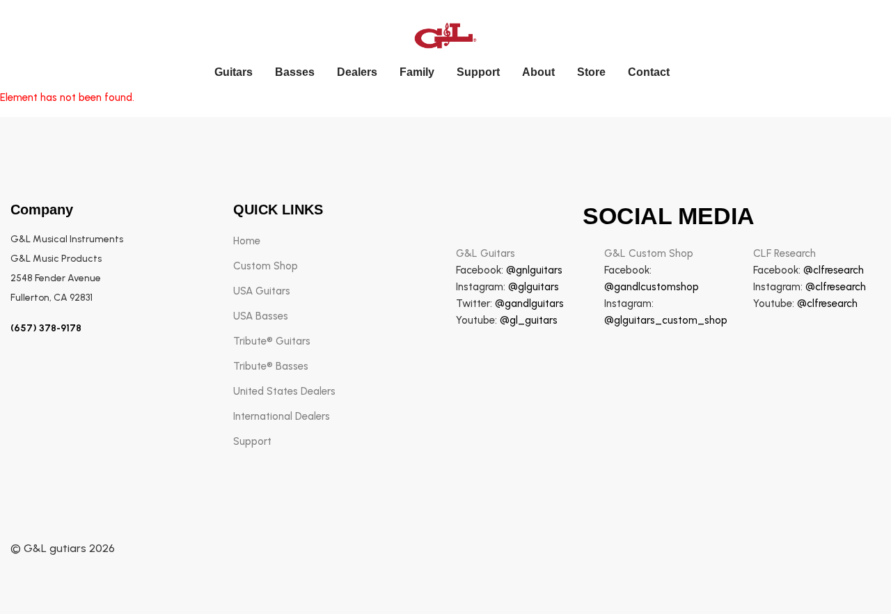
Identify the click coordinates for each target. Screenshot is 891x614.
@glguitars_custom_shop (665, 320)
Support (478, 72)
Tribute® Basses (270, 366)
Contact (649, 72)
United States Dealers (284, 391)
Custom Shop (265, 266)
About (538, 72)
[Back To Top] (852, 575)
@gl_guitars (529, 320)
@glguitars (533, 287)
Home (246, 241)
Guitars (233, 72)
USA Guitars (261, 291)
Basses (295, 72)
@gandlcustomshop (651, 287)
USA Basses (260, 316)
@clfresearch (833, 270)
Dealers (357, 72)
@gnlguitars (534, 270)
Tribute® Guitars (271, 341)
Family (417, 72)
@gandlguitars (529, 303)
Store (591, 72)
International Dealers (281, 416)
